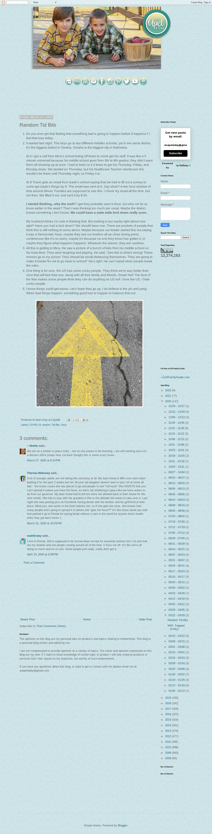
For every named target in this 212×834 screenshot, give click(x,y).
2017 (168, 708)
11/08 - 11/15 (176, 439)
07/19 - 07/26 (177, 521)
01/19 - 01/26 (177, 679)
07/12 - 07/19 (177, 527)
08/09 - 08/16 (177, 505)
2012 (168, 736)
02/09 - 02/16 (177, 663)
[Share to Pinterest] (87, 420)
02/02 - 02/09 (177, 668)
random (46, 424)
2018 (168, 703)
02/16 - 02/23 (177, 657)
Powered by (167, 165)
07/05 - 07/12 (177, 532)
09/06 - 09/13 (177, 488)
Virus (64, 424)
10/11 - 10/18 (176, 461)
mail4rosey (34, 535)
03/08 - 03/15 (177, 641)
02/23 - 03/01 (177, 652)
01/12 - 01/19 (177, 685)
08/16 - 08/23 (177, 499)
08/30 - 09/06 (177, 494)
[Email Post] (68, 419)
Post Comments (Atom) (51, 626)
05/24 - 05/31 (177, 565)
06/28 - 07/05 (177, 538)
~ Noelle (32, 445)
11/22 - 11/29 (176, 428)
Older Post (145, 619)
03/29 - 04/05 (177, 609)
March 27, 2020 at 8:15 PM (43, 460)
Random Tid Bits (178, 620)
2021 (168, 395)
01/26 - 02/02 (177, 674)
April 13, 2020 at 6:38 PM (42, 554)
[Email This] (74, 420)
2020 (168, 401)
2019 (168, 697)
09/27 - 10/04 (177, 472)
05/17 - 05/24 (177, 571)
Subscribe (175, 153)
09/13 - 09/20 (177, 483)
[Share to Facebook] (84, 420)
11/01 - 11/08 (176, 444)
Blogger (122, 825)
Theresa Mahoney (38, 473)
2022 (168, 390)
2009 (168, 752)
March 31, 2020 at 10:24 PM (44, 523)
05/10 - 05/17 (177, 576)
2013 (168, 730)
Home (86, 619)
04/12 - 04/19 (177, 598)
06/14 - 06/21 (177, 549)
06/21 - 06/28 (177, 543)
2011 (168, 741)
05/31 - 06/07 (177, 560)
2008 (168, 758)
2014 (168, 725)
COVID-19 (35, 424)
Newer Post (27, 619)
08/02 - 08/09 (177, 510)
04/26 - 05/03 (177, 587)
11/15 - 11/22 (176, 433)
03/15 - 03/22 (177, 635)
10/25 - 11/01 (176, 450)
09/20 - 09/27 (177, 477)
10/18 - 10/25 (177, 455)
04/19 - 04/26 (177, 593)
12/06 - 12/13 (177, 417)
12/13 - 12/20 (177, 411)
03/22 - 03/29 (177, 615)
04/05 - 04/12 (177, 604)
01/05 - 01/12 (177, 690)
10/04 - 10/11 (176, 466)
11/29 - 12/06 (176, 422)
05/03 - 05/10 (177, 582)
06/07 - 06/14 (177, 554)
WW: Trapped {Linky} (176, 627)
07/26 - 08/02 (177, 516)
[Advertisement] (86, 591)
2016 (168, 714)
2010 (168, 747)
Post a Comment (34, 562)
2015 (168, 719)
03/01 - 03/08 (177, 646)
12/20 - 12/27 (177, 406)
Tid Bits (56, 424)
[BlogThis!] (77, 420)
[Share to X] (80, 420)
